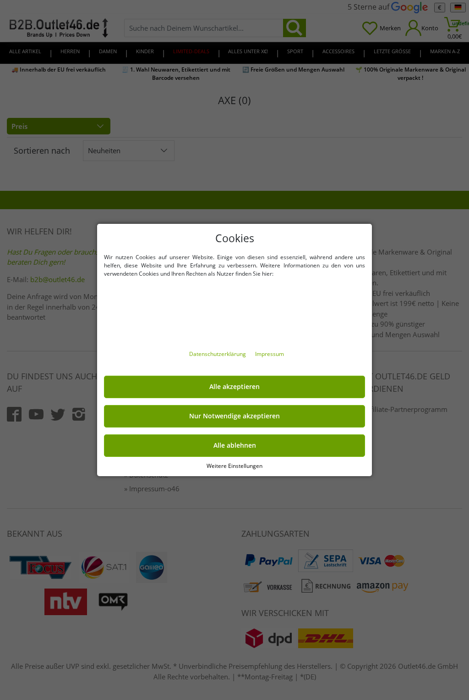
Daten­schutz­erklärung (218, 354)
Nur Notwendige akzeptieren (234, 416)
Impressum (269, 354)
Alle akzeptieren (234, 387)
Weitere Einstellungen (234, 465)
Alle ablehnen (234, 445)
